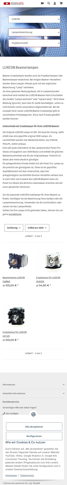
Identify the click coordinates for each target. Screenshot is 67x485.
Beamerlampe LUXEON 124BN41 (14, 279)
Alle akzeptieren (34, 426)
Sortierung (12, 227)
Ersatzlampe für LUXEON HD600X (48, 279)
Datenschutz (27, 475)
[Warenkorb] (61, 3)
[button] (49, 3)
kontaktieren (15, 214)
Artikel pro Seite (36, 227)
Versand (36, 483)
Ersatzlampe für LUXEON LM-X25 (15, 334)
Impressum (11, 475)
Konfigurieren (34, 436)
